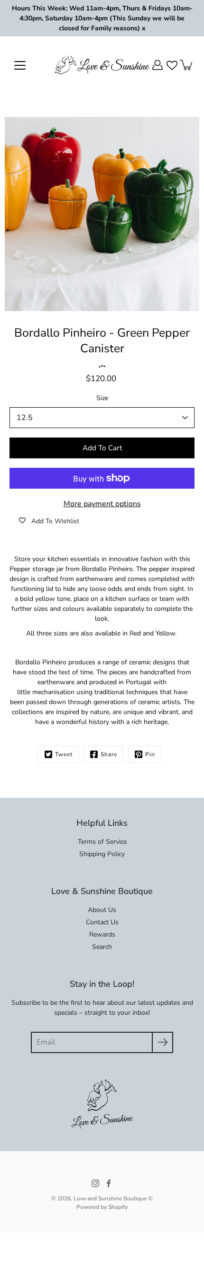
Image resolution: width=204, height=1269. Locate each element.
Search (102, 946)
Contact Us (102, 922)
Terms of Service (102, 841)
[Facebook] (108, 1183)
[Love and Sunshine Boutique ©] (102, 65)
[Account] (157, 64)
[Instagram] (95, 1183)
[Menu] (19, 65)
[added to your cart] (187, 64)
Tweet (64, 754)
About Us (102, 909)
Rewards (102, 934)
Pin (150, 754)
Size (102, 397)
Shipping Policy (102, 853)
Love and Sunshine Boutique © (113, 1198)
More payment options (102, 504)
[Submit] (162, 1042)
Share (109, 754)
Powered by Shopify (102, 1207)
